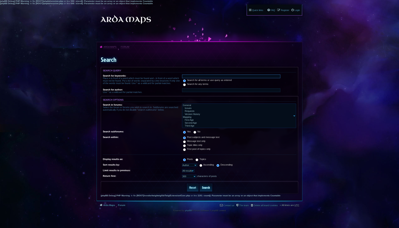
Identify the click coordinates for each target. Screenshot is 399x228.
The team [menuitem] (244, 205)
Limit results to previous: (117, 170)
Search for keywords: (114, 75)
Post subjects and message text (202, 137)
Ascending (208, 164)
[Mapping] (238, 117)
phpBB (188, 210)
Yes (188, 131)
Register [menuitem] (285, 10)
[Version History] (238, 114)
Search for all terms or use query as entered (209, 80)
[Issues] (238, 108)
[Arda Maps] (125, 19)
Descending (226, 164)
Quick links (257, 10)
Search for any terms (197, 84)
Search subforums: (113, 131)
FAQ (273, 10)
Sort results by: (111, 164)
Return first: (109, 176)
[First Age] (238, 120)
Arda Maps (109, 47)
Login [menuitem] (297, 10)
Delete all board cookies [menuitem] (266, 205)
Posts (189, 159)
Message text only (196, 141)
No (198, 131)
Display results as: (113, 159)
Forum (125, 47)
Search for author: (113, 89)
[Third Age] (238, 125)
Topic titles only (194, 145)
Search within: (111, 137)
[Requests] (238, 111)
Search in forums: (112, 105)
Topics (202, 159)
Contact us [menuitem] (228, 205)
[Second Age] (238, 123)
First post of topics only (198, 149)
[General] (238, 105)
